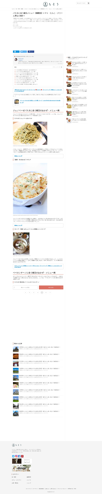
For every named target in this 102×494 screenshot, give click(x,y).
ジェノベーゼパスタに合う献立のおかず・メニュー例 (27, 79)
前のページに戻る (25, 287)
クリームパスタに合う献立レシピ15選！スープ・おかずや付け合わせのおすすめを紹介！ (40, 101)
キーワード (35, 488)
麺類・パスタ (24, 8)
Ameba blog (21, 58)
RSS (75, 488)
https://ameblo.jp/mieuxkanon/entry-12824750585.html (26, 215)
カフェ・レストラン (16, 480)
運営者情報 (41, 488)
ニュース (29, 480)
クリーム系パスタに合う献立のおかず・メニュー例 (26, 77)
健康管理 (29, 477)
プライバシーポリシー (62, 488)
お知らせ (47, 488)
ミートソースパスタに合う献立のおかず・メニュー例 (27, 73)
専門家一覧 (70, 488)
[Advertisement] (38, 39)
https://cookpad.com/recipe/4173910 (22, 255)
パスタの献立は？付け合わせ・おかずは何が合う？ (26, 69)
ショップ (29, 483)
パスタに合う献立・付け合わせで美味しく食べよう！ (27, 84)
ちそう (13, 8)
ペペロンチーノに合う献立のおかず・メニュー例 (26, 81)
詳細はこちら (17, 156)
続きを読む (51, 287)
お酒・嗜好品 (15, 483)
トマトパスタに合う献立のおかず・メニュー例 (25, 71)
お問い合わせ (53, 488)
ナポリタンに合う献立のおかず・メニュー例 (25, 82)
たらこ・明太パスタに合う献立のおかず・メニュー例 (27, 74)
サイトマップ (28, 488)
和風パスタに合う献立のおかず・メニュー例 (25, 76)
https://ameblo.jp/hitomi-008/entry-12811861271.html (26, 145)
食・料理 (18, 8)
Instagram (20, 60)
